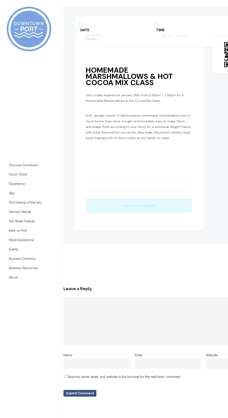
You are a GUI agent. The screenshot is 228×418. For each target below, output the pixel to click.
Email (140, 355)
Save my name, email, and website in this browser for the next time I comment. (124, 377)
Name (68, 355)
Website (212, 355)
